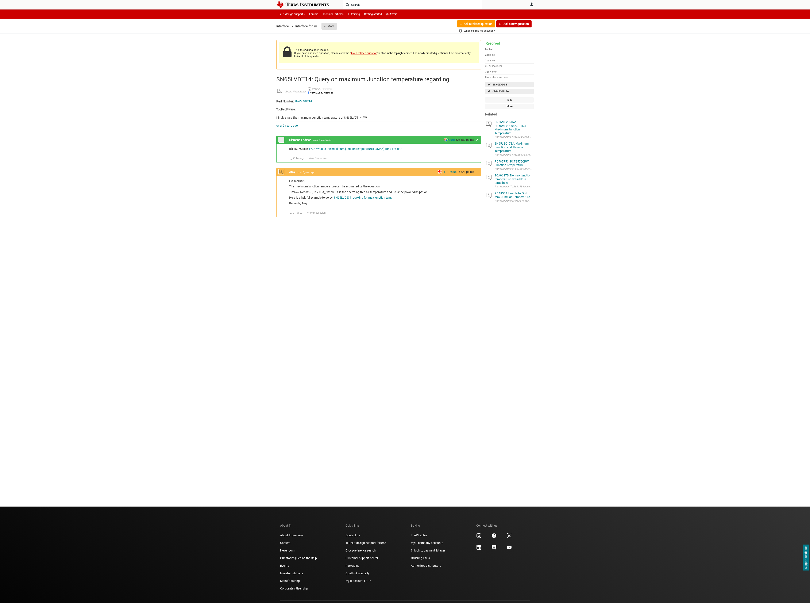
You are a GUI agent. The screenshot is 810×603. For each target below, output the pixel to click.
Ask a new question (516, 24)
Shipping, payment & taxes (428, 550)
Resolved (493, 43)
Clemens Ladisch (300, 140)
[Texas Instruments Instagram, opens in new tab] (478, 537)
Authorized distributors (426, 565)
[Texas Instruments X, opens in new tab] (509, 537)
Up (291, 159)
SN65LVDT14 (501, 91)
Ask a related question (478, 24)
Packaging (352, 565)
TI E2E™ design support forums (366, 543)
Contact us (353, 535)
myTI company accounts (427, 543)
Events (284, 565)
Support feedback (805, 557)
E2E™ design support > (291, 14)
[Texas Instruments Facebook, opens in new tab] (494, 537)
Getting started (373, 14)
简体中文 (391, 14)
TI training (354, 14)
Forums (313, 14)
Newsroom (287, 550)
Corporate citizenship (294, 588)
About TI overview (292, 535)
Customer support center (362, 558)
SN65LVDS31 (501, 84)
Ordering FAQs (420, 558)
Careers (285, 543)
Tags (509, 99)
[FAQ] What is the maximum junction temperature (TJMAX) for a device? (355, 148)
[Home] (305, 4)
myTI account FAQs (358, 581)
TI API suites (419, 535)
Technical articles (333, 14)
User (531, 4)
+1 (477, 140)
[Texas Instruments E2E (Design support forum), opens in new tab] (494, 548)
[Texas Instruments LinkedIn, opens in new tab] (478, 548)
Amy (292, 172)
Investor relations (291, 573)
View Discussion (318, 158)
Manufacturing (290, 581)
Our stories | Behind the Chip (298, 558)
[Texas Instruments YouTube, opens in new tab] (509, 548)
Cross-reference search (361, 550)
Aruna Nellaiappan (295, 91)
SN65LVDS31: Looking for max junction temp (363, 197)
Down (302, 159)
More (331, 26)
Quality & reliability (358, 573)
